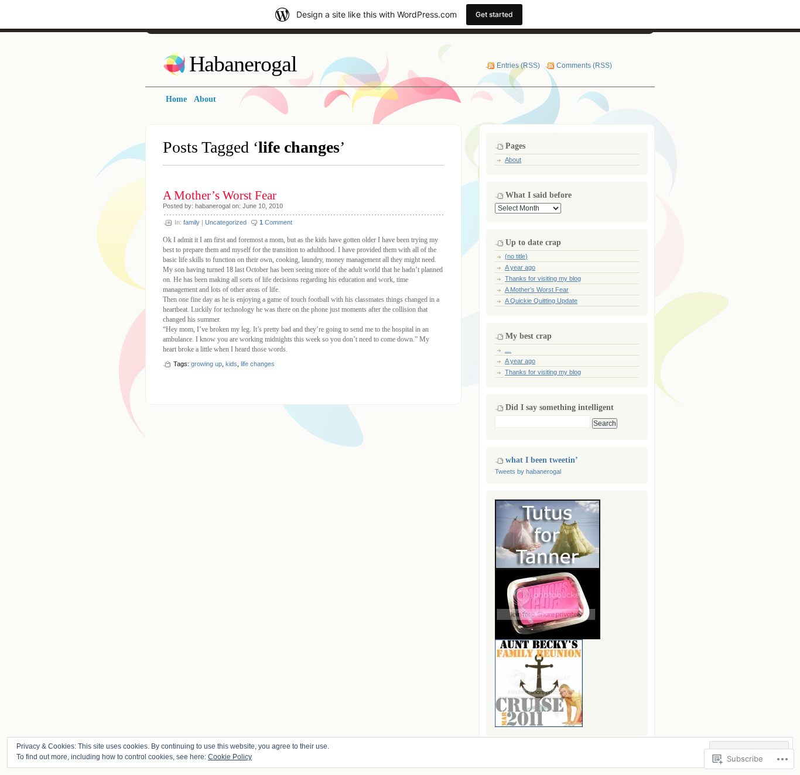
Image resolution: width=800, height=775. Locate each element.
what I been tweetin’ (541, 460)
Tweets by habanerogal (528, 471)
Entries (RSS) (518, 65)
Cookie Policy (230, 757)
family (191, 222)
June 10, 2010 (262, 205)
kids (231, 363)
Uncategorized (226, 222)
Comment (275, 222)
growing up (206, 363)
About (513, 159)
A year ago (520, 267)
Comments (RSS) (584, 65)
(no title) (516, 256)
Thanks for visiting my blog (543, 278)
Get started (494, 14)
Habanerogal (243, 63)
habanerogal (212, 205)
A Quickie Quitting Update (541, 300)
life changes (258, 363)
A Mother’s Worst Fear (219, 195)
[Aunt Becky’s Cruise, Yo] (539, 724)
